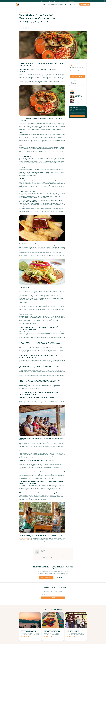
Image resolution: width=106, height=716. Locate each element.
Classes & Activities (52, 4)
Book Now (71, 1)
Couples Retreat (73, 80)
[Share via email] (28, 28)
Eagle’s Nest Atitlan (23, 538)
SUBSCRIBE (77, 115)
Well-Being (60, 4)
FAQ (70, 4)
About (66, 4)
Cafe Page (28, 539)
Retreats (44, 4)
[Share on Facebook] (23, 28)
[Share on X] (26, 28)
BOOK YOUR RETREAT (85, 4)
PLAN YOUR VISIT (60, 577)
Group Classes (73, 83)
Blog (23, 9)
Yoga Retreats (73, 82)
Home (20, 9)
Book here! (50, 541)
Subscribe (53, 597)
